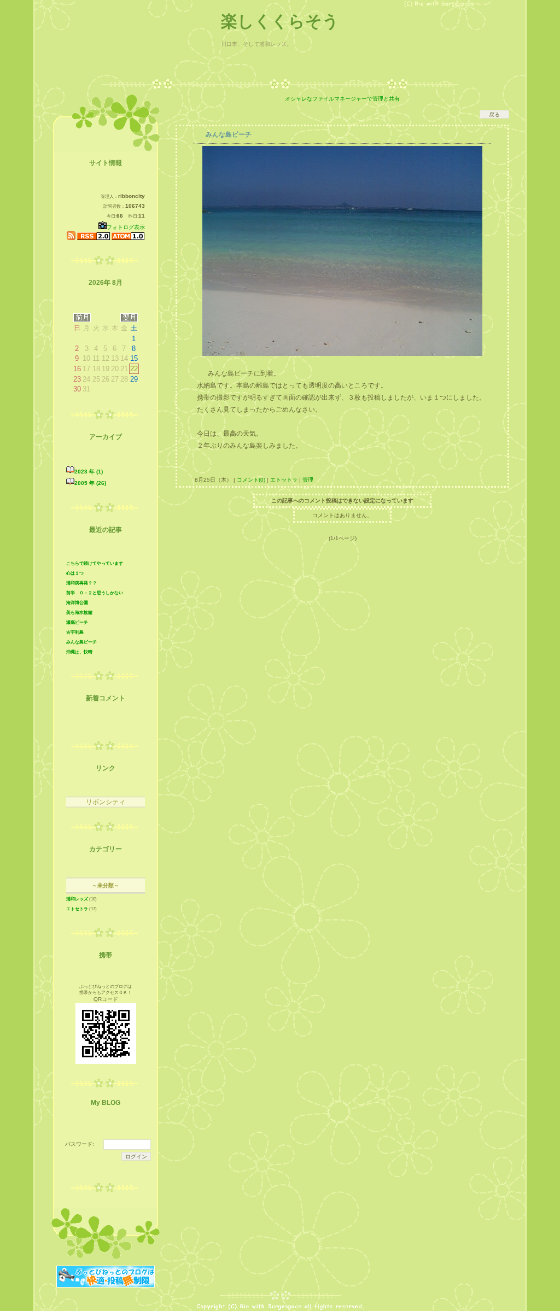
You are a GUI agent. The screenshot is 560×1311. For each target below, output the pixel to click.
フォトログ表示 (126, 227)
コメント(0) (250, 480)
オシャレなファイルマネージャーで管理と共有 (342, 99)
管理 (307, 480)
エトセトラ (284, 480)
